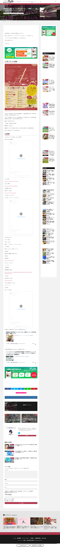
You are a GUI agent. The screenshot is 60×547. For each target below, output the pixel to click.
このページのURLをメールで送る (21, 392)
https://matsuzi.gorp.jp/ (8, 280)
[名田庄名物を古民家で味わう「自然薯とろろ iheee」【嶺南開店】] (44, 191)
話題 (29, 1)
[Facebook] (8, 389)
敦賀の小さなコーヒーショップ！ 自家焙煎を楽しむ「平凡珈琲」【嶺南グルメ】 (50, 202)
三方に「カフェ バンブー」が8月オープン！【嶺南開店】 (52, 89)
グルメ (23, 1)
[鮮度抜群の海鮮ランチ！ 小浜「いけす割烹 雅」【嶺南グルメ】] (44, 215)
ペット (38, 1)
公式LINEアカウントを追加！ (37, 545)
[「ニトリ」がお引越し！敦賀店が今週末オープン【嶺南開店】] (44, 258)
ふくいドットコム (8, 111)
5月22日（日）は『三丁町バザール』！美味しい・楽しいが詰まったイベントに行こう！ (22, 21)
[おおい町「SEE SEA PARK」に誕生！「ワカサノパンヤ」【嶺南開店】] (44, 199)
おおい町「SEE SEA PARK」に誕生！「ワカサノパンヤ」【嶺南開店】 (50, 198)
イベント (32, 1)
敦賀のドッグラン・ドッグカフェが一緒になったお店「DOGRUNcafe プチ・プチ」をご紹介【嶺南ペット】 (52, 130)
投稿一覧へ (27, 435)
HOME (5, 21)
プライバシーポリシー (25, 538)
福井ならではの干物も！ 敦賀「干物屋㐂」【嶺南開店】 (50, 171)
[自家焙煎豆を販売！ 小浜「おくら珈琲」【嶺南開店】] (44, 238)
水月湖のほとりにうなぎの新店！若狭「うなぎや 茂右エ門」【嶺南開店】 (52, 137)
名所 (40, 1)
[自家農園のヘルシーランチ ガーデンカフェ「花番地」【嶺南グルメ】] (44, 254)
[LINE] (27, 389)
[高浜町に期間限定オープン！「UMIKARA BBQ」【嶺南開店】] (44, 211)
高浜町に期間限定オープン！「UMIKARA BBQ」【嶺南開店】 (50, 210)
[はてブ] (21, 389)
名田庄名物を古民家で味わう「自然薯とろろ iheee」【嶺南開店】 (50, 190)
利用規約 (32, 538)
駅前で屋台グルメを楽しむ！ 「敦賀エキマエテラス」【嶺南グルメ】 (50, 234)
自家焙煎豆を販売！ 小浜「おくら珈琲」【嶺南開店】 (50, 238)
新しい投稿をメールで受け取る (9, 500)
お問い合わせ (44, 538)
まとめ (26, 1)
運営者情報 (19, 538)
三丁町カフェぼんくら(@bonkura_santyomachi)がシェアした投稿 (21, 234)
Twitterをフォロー (23, 545)
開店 (47, 110)
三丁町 (16, 13)
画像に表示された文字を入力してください (11, 492)
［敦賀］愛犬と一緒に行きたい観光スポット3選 (52, 160)
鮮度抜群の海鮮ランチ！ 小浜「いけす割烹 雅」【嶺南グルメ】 (50, 214)
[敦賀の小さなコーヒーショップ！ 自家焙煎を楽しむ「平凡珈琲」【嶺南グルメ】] (44, 203)
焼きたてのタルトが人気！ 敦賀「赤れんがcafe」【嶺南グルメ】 (50, 242)
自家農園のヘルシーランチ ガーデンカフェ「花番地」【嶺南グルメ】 (50, 253)
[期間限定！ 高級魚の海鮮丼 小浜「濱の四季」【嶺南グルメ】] (44, 223)
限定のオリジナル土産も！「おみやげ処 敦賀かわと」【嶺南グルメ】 (50, 249)
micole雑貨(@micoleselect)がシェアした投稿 (21, 326)
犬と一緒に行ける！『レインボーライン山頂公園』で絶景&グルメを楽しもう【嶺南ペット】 (52, 82)
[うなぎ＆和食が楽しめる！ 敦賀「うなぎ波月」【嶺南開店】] (44, 179)
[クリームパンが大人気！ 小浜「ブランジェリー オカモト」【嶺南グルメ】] (44, 195)
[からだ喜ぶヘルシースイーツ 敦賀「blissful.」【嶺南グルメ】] (44, 183)
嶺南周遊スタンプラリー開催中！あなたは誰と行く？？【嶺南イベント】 (23, 527)
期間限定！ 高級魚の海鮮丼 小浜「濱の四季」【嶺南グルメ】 (50, 222)
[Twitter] (14, 389)
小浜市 (18, 13)
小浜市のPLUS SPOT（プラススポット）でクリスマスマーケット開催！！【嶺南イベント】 (50, 527)
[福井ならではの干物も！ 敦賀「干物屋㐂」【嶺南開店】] (44, 171)
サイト (6, 487)
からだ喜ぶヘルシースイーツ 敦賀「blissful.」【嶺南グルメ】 (50, 183)
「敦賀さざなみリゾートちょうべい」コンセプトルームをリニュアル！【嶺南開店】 (50, 230)
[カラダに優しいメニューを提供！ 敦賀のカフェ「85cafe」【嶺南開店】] (44, 219)
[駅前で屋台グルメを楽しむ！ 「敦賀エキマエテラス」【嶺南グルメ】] (44, 234)
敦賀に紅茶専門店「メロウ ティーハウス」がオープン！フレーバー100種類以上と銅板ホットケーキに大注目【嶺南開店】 (52, 113)
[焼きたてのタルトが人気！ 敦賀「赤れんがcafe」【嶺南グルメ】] (44, 242)
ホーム (15, 1)
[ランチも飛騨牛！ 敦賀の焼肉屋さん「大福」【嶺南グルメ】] (44, 175)
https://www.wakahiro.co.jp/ (9, 260)
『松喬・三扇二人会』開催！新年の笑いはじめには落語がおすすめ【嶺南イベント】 (9, 527)
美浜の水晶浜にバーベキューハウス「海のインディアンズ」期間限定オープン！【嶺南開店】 (52, 153)
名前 (6, 479)
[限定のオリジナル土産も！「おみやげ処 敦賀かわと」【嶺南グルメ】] (44, 250)
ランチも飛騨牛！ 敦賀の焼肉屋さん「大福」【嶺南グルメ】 (50, 175)
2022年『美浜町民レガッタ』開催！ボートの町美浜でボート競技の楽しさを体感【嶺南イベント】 (26, 452)
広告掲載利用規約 (38, 538)
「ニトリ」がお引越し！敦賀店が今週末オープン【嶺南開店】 (50, 257)
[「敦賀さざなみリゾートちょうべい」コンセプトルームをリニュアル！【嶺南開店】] (44, 230)
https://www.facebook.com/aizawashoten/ (12, 181)
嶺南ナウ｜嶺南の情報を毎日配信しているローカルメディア (33, 540)
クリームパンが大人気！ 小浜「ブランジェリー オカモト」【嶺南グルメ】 (50, 194)
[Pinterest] (34, 389)
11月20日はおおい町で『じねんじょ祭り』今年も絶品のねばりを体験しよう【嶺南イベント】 (26, 445)
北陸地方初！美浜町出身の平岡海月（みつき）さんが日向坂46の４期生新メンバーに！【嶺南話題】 (52, 106)
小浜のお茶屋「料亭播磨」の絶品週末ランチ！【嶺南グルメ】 (50, 261)
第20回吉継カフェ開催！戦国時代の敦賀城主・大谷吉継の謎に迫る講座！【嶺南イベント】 (26, 458)
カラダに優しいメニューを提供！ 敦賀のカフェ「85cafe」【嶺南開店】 (50, 218)
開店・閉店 (19, 1)
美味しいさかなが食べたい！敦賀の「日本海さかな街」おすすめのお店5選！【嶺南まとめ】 (52, 59)
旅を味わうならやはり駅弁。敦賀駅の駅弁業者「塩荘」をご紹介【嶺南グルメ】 (52, 66)
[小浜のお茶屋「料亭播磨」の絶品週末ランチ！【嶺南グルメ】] (44, 262)
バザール (14, 13)
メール (6, 483)
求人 (35, 1)
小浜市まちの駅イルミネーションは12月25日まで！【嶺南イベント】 (36, 527)
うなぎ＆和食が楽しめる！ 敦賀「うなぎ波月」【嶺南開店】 (50, 179)
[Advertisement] (21, 29)
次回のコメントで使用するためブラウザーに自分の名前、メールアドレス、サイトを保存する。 (19, 491)
